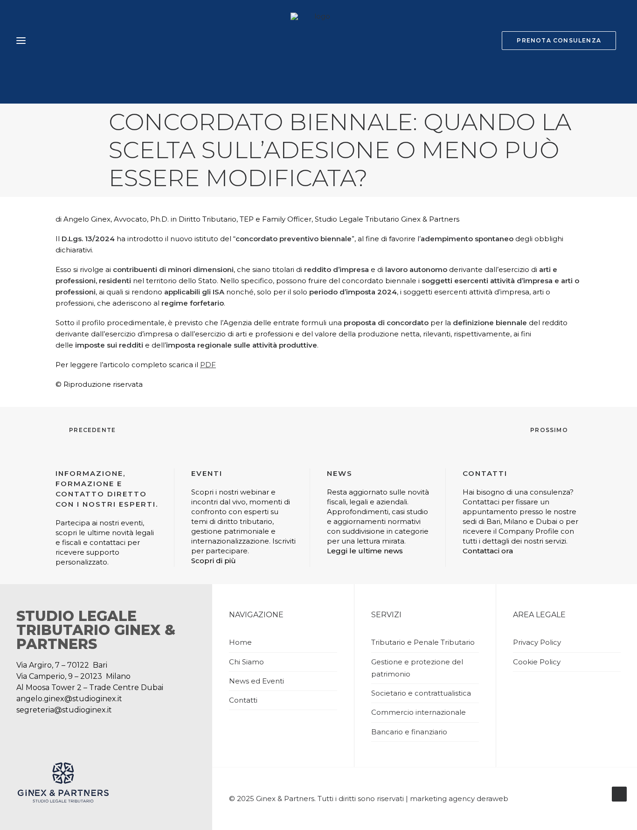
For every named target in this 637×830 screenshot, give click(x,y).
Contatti (243, 700)
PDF (208, 364)
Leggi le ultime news (365, 550)
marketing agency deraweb (459, 798)
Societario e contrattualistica (421, 693)
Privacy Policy (537, 642)
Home (240, 642)
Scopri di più (213, 560)
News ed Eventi (256, 681)
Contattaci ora (488, 550)
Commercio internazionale (418, 712)
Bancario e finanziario (409, 731)
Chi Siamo (246, 661)
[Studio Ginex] (318, 41)
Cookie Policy (537, 661)
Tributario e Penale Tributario (423, 642)
